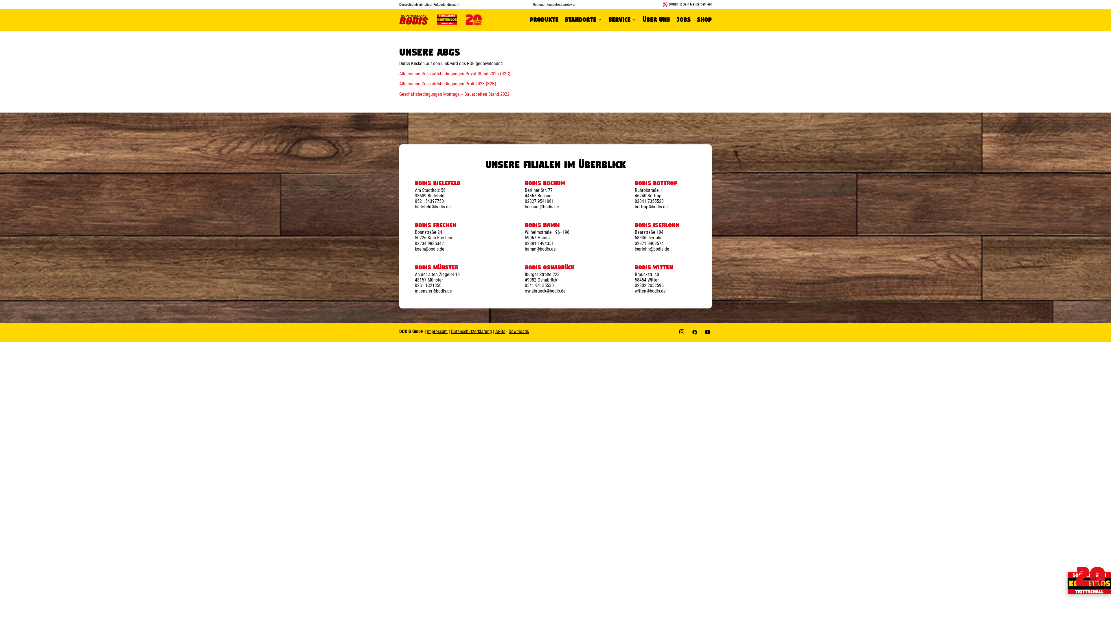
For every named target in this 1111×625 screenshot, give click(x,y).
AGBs (500, 331)
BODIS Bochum (545, 183)
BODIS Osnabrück (550, 267)
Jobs (683, 19)
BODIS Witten (654, 267)
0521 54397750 (429, 201)
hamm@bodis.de (540, 249)
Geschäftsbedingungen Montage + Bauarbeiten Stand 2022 (454, 94)
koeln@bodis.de (429, 249)
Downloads (519, 331)
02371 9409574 (649, 243)
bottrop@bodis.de (651, 206)
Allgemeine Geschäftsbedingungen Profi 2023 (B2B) (447, 84)
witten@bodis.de (650, 291)
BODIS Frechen (435, 225)
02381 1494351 (539, 243)
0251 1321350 (428, 285)
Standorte (580, 19)
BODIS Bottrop (656, 183)
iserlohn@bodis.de (652, 249)
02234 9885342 (429, 243)
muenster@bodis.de (433, 291)
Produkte (543, 19)
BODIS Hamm (542, 225)
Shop (704, 19)
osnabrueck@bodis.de (545, 291)
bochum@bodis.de (542, 206)
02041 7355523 (649, 201)
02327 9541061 (539, 201)
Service (619, 19)
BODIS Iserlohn (657, 225)
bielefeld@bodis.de (433, 206)
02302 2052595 (649, 285)
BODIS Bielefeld (437, 183)
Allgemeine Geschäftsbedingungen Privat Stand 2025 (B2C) (454, 73)
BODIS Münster (436, 267)
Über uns (656, 19)
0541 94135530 (539, 285)
